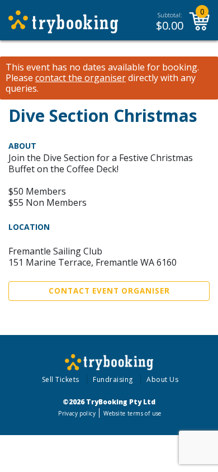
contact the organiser (80, 78)
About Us (162, 379)
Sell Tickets (60, 379)
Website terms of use (132, 413)
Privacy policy (77, 413)
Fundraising (113, 379)
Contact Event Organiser (109, 291)
